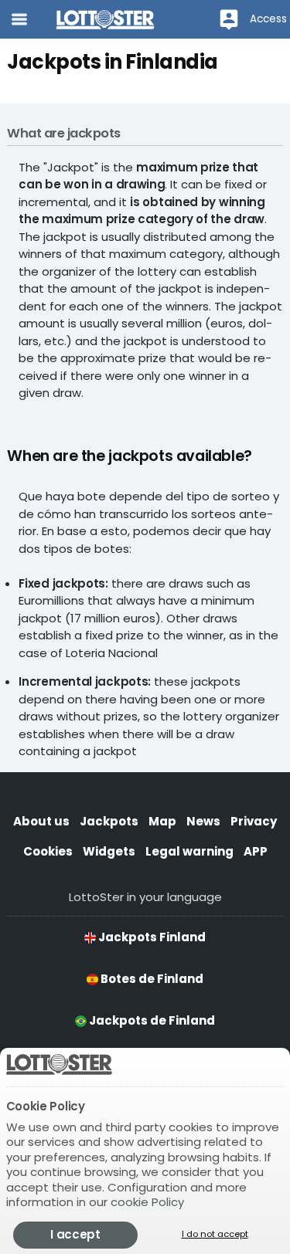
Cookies (48, 851)
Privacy (253, 821)
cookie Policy (147, 1202)
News (203, 821)
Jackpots (109, 821)
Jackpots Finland (151, 937)
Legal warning (189, 851)
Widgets (109, 851)
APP (256, 851)
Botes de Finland (150, 979)
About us (41, 821)
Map (162, 821)
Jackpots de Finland (151, 1020)
